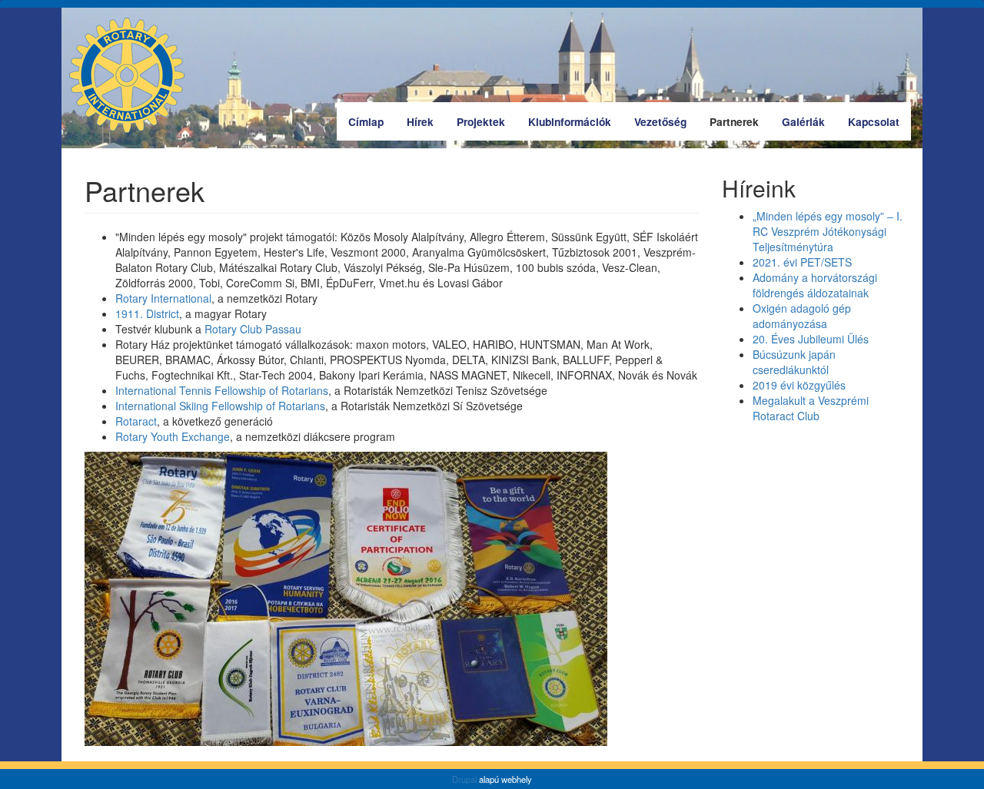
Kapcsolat (873, 121)
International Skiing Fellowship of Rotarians (220, 405)
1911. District (147, 313)
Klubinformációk (569, 121)
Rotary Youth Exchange (172, 436)
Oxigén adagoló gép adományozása (802, 315)
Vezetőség (660, 121)
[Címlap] (132, 75)
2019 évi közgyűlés (799, 385)
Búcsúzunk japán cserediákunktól (794, 361)
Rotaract (136, 421)
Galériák (803, 121)
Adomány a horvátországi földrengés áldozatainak (815, 285)
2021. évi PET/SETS (802, 262)
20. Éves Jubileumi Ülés (811, 338)
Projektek (481, 121)
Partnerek (734, 121)
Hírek (420, 121)
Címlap (366, 121)
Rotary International (163, 298)
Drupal (464, 779)
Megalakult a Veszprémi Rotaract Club (811, 408)
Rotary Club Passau (252, 328)
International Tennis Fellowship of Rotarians (221, 390)
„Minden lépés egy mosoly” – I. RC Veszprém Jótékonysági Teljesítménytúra (828, 231)
